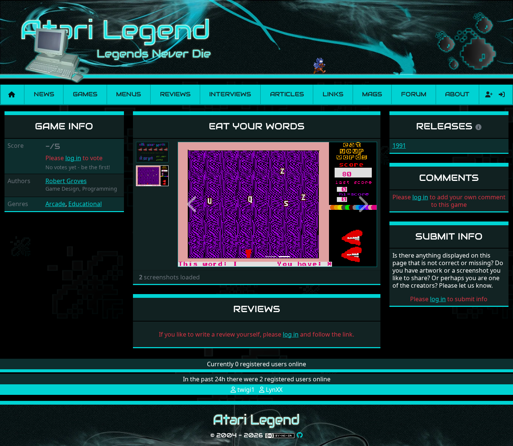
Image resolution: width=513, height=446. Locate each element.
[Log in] (502, 94)
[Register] (487, 94)
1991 (399, 145)
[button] (193, 204)
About (457, 94)
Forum (413, 94)
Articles (287, 94)
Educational (85, 204)
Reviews (175, 94)
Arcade (55, 204)
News (44, 94)
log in (73, 158)
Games (85, 94)
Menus (128, 94)
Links (333, 94)
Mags (372, 94)
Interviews (230, 94)
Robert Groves (66, 181)
